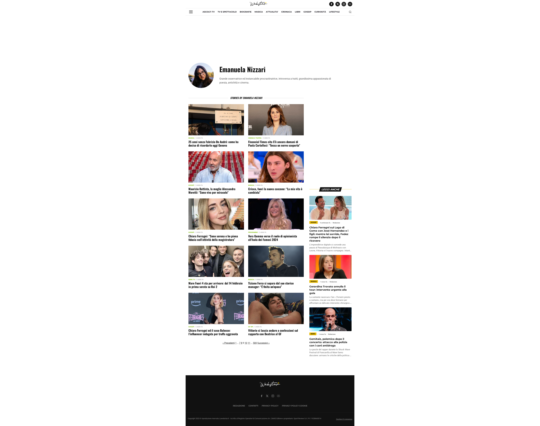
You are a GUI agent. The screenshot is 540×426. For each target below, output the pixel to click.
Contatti (253, 405)
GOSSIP (307, 12)
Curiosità (320, 12)
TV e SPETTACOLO (227, 12)
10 (246, 343)
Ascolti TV (208, 12)
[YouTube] (350, 4)
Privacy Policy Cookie (294, 405)
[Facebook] (331, 4)
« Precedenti (229, 343)
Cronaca (286, 12)
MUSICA (259, 12)
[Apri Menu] (191, 11)
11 (249, 343)
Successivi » (263, 343)
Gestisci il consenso (344, 419)
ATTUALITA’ (272, 12)
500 (255, 343)
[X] (337, 4)
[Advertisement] (270, 35)
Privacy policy (270, 405)
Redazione (239, 405)
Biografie (245, 12)
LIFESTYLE (334, 12)
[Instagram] (344, 4)
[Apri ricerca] (350, 12)
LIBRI (297, 12)
